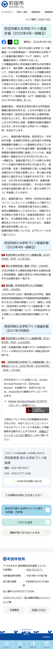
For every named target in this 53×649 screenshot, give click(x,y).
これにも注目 (24, 522)
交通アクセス (39, 610)
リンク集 (7, 602)
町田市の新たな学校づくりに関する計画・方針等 (24, 510)
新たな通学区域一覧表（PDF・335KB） (27, 266)
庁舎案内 (14, 610)
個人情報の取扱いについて (36, 598)
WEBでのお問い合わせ (29, 481)
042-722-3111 (34, 570)
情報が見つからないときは (25, 532)
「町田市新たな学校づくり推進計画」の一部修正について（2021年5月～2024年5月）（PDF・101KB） (26, 366)
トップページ (6, 12)
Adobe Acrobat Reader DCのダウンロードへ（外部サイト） (27, 403)
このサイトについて (12, 598)
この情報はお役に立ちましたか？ (24, 495)
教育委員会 (36, 12)
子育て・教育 (21, 12)
